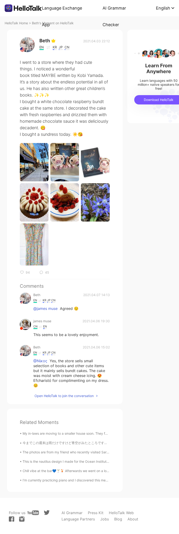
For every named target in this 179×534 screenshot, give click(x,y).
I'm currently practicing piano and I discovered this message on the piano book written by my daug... (100, 480)
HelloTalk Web (121, 512)
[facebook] (11, 519)
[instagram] (21, 519)
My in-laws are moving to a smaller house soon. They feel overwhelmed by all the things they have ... (99, 433)
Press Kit (95, 512)
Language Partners (78, 519)
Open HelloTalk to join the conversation (64, 396)
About (132, 519)
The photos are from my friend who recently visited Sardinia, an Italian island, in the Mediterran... (96, 452)
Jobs (104, 519)
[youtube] (33, 512)
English (163, 8)
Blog (118, 519)
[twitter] (47, 512)
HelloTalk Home (16, 23)
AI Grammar (72, 512)
